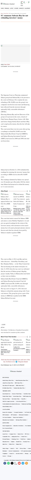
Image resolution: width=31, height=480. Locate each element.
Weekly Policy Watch (7, 396)
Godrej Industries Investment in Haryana (11, 404)
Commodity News (6, 436)
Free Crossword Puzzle (7, 428)
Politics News (11, 444)
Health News (18, 441)
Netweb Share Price (17, 396)
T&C (17, 448)
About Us (12, 448)
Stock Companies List (7, 425)
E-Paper (16, 8)
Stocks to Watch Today (17, 393)
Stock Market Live (6, 393)
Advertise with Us (19, 453)
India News (6, 13)
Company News (12, 434)
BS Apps (9, 456)
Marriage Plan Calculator (21, 420)
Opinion (12, 441)
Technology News (15, 439)
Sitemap (26, 453)
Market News (20, 434)
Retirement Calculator (23, 414)
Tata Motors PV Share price (8, 385)
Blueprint (27, 8)
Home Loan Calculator (18, 417)
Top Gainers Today (16, 398)
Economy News (26, 441)
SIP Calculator (14, 414)
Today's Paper (6, 448)
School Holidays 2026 (7, 406)
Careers (4, 456)
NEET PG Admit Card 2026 (8, 401)
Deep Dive (23, 398)
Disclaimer (5, 451)
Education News (6, 441)
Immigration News (15, 436)
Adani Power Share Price (8, 383)
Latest (11, 8)
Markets (21, 8)
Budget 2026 (18, 444)
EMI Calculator (6, 414)
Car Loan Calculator (7, 417)
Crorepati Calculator (18, 412)
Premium (7, 8)
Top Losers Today (6, 398)
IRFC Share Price (18, 383)
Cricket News (24, 436)
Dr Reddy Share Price (7, 388)
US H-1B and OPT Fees (21, 401)
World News (22, 439)
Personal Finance (6, 439)
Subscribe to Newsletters (18, 425)
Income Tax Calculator (7, 412)
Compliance (5, 453)
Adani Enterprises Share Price (22, 380)
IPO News (27, 434)
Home (2, 8)
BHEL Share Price (20, 385)
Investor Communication (14, 451)
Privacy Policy (23, 448)
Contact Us (11, 453)
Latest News (5, 434)
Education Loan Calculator (8, 420)
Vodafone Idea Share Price (19, 388)
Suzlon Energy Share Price (8, 380)
